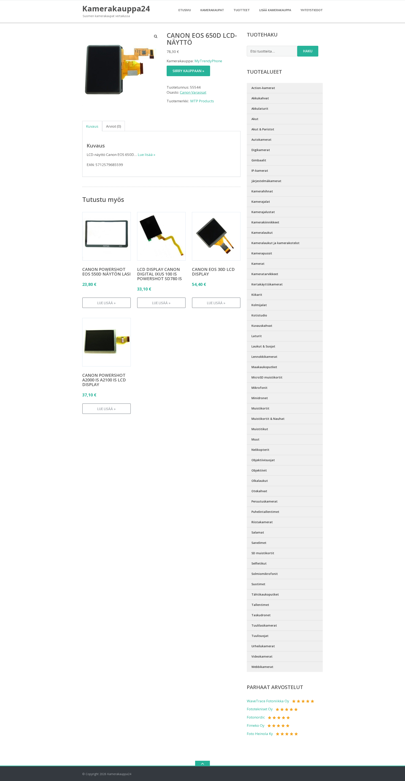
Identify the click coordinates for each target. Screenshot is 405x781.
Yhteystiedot (312, 10)
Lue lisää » (146, 154)
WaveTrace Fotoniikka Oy (268, 701)
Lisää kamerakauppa (275, 10)
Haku (307, 51)
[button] (155, 36)
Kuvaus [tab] (92, 126)
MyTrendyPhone (208, 60)
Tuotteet (242, 10)
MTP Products (202, 101)
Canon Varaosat (193, 92)
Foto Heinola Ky (260, 733)
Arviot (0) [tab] (113, 126)
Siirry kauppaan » (188, 71)
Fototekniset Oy (260, 709)
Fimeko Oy (256, 725)
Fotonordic (256, 717)
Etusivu (184, 10)
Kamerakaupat (212, 10)
